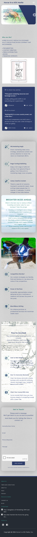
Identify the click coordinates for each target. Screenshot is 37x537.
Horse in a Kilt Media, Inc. (24, 532)
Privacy (3, 493)
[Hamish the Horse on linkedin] (3, 525)
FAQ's (2, 490)
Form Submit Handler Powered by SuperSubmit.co (18, 467)
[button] (2, 14)
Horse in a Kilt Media (13, 2)
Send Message (18, 463)
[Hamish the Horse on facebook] (7, 525)
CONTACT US (4, 500)
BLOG (2, 503)
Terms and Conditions (8, 484)
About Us (3, 487)
